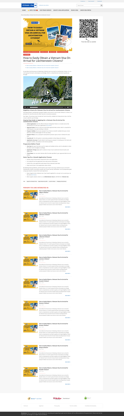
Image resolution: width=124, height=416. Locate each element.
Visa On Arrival (53, 51)
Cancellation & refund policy (90, 405)
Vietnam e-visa (44, 51)
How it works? (91, 1)
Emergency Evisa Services (61, 181)
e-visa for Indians (52, 181)
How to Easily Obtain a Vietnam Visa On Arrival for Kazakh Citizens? (42, 67)
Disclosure (26, 405)
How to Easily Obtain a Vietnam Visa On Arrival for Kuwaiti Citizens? (42, 65)
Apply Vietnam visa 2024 (42, 181)
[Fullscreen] (70, 107)
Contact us (83, 1)
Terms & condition (73, 405)
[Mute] (68, 107)
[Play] (25, 107)
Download (99, 1)
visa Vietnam (26, 54)
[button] (48, 92)
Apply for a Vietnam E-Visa (32, 181)
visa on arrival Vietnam (62, 51)
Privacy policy (57, 405)
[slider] (46, 107)
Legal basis (41, 405)
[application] (47, 92)
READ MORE (67, 206)
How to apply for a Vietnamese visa (31, 51)
